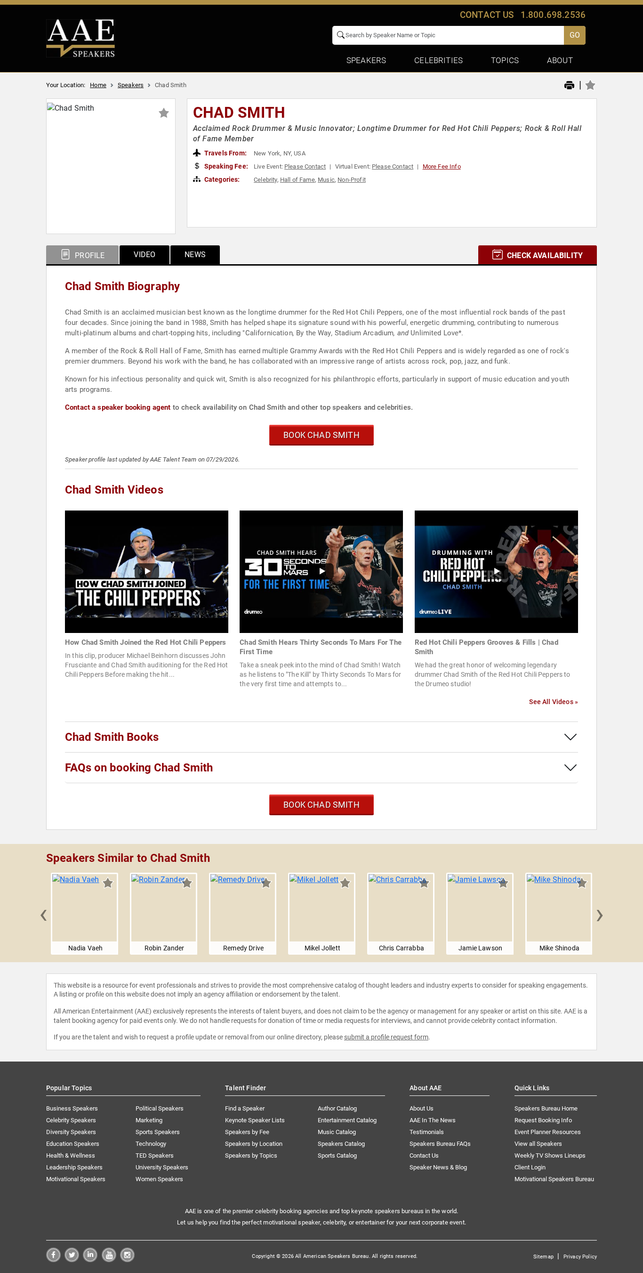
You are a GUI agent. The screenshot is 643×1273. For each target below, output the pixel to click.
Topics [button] (505, 60)
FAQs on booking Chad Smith (139, 767)
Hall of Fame (297, 179)
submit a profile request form (386, 1037)
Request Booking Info (543, 1120)
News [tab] (195, 254)
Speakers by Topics (251, 1155)
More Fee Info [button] (442, 166)
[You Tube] (109, 1259)
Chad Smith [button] (239, 113)
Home (98, 85)
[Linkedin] (90, 1259)
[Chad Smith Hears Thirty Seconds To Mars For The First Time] (321, 571)
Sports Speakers (158, 1131)
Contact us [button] (487, 14)
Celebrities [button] (438, 60)
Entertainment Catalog (347, 1120)
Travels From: (225, 153)
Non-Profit (352, 179)
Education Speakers (72, 1143)
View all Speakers (538, 1143)
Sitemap (543, 1257)
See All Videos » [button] (553, 701)
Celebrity (265, 179)
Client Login (530, 1167)
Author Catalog (337, 1108)
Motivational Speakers (75, 1179)
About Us (422, 1108)
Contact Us (424, 1155)
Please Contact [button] (305, 166)
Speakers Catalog (341, 1143)
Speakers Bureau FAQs (440, 1143)
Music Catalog (337, 1131)
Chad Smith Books (112, 737)
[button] (43, 913)
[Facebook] (53, 1259)
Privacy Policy (580, 1257)
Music (326, 179)
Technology (151, 1143)
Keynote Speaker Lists (255, 1120)
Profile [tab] (88, 255)
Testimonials (427, 1131)
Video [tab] (144, 254)
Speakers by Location (253, 1143)
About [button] (560, 60)
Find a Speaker (245, 1108)
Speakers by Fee (247, 1131)
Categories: (221, 179)
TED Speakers (155, 1155)
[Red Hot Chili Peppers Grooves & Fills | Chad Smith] (496, 571)
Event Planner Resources (547, 1131)
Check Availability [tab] (544, 255)
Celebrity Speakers (71, 1120)
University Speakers (162, 1167)
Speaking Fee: (225, 166)
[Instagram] (127, 1259)
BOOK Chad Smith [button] (321, 435)
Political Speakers (160, 1108)
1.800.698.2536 (553, 14)
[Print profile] (569, 85)
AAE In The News (433, 1120)
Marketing (149, 1120)
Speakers (131, 85)
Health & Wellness (70, 1155)
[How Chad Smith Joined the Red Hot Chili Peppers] (146, 571)
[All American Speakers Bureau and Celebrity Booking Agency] (80, 38)
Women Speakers (159, 1179)
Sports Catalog (337, 1155)
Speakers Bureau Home (546, 1108)
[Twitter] (71, 1259)
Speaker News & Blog (438, 1167)
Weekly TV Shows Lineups (550, 1155)
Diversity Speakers (71, 1131)
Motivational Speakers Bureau (554, 1179)
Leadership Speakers (74, 1167)
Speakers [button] (366, 60)
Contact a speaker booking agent (118, 407)
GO (575, 35)
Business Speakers (72, 1108)
